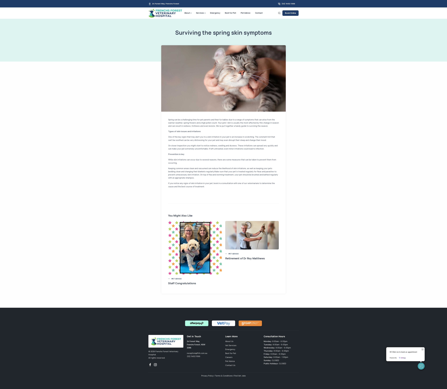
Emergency (215, 13)
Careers (228, 357)
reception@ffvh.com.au (197, 353)
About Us (229, 341)
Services (200, 13)
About (187, 13)
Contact (259, 13)
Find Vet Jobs (240, 375)
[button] (421, 366)
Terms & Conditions (224, 375)
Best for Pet (230, 13)
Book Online (290, 13)
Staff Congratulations (182, 283)
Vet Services (230, 345)
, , (196, 344)
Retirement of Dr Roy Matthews (245, 258)
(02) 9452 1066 (288, 3)
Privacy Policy (207, 375)
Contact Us (230, 365)
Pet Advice (245, 13)
